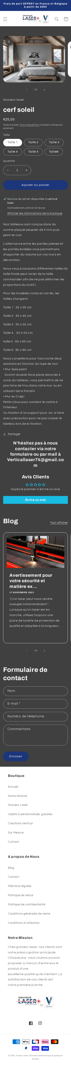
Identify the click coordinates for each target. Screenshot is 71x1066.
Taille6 (53, 151)
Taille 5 (33, 151)
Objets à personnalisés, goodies (30, 814)
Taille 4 (12, 151)
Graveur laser (22, 1056)
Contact (13, 841)
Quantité (9, 161)
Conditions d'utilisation (24, 922)
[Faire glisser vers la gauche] (26, 89)
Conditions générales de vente (29, 913)
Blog (11, 867)
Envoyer (15, 756)
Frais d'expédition (29, 125)
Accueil (13, 786)
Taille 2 (33, 142)
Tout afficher (59, 522)
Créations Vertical (20, 823)
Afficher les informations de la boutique (34, 213)
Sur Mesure (15, 832)
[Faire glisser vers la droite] (44, 89)
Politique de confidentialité (26, 904)
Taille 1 (12, 142)
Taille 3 (54, 142)
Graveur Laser (18, 805)
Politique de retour (21, 895)
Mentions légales (19, 886)
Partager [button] (14, 434)
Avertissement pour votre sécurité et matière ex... (30, 581)
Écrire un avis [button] (35, 499)
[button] (5, 19)
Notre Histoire (17, 796)
